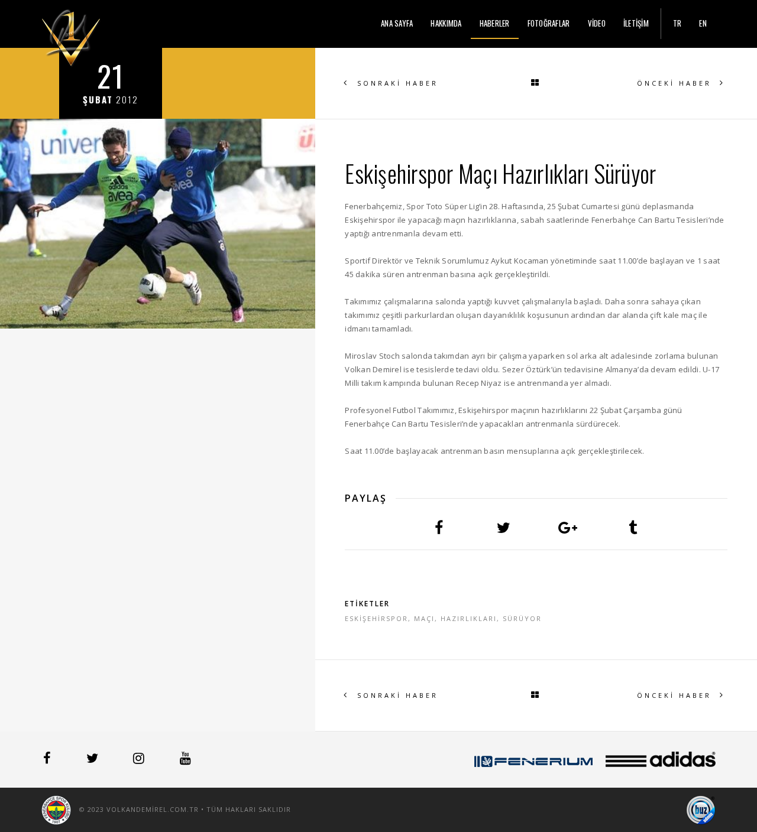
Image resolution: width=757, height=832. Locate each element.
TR (677, 23)
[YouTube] (185, 760)
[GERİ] (536, 83)
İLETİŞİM (636, 23)
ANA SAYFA (397, 23)
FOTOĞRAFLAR (549, 23)
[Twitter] (93, 760)
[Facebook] (48, 760)
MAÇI (424, 618)
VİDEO (597, 23)
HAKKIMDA (446, 23)
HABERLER (495, 23)
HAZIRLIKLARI (469, 618)
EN (703, 23)
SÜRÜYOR (522, 618)
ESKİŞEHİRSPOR (376, 618)
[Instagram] (139, 760)
